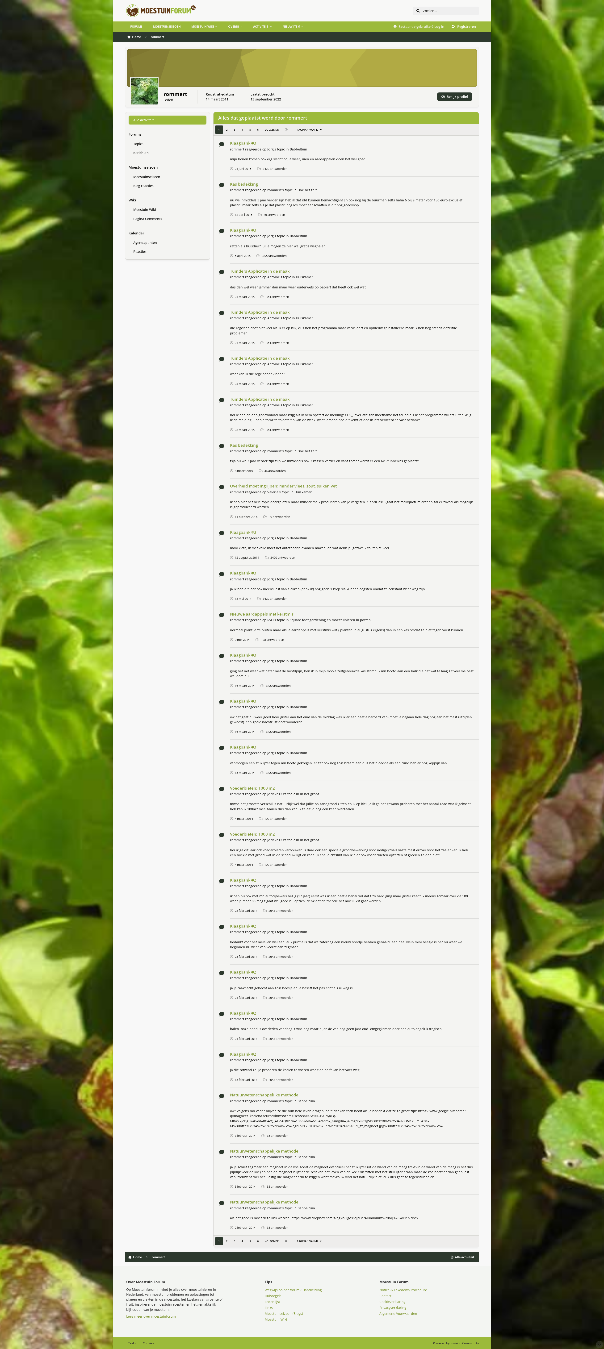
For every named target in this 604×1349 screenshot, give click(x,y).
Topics (138, 144)
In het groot (309, 794)
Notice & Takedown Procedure (403, 1290)
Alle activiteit (143, 120)
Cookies (148, 1343)
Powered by (456, 1343)
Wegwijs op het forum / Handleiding (293, 1290)
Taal (131, 1343)
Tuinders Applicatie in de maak (259, 271)
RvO (270, 620)
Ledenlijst (272, 1301)
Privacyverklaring (392, 1307)
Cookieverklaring (392, 1301)
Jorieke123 (275, 794)
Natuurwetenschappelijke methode (264, 1095)
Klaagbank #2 (243, 880)
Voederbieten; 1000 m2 (252, 788)
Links (269, 1307)
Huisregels (273, 1296)
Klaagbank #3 (243, 143)
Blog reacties (143, 185)
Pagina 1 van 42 (307, 129)
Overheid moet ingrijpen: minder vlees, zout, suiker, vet (283, 486)
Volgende (272, 129)
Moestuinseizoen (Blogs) (284, 1313)
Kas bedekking (244, 184)
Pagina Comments (147, 219)
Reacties (140, 251)
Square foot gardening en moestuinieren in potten (330, 620)
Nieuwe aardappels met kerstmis (262, 614)
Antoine (273, 277)
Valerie (272, 492)
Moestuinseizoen (146, 177)
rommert (237, 149)
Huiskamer (304, 277)
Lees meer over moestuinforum (151, 1316)
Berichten (141, 152)
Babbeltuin (298, 149)
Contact (385, 1296)
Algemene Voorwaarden (398, 1313)
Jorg (270, 149)
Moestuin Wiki (144, 209)
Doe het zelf (307, 190)
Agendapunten (145, 242)
